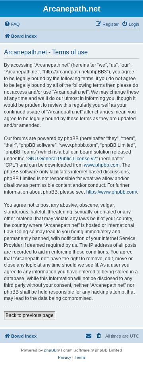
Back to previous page (30, 315)
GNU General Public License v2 (61, 158)
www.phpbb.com (102, 165)
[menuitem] (12, 24)
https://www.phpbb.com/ (111, 192)
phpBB (50, 350)
